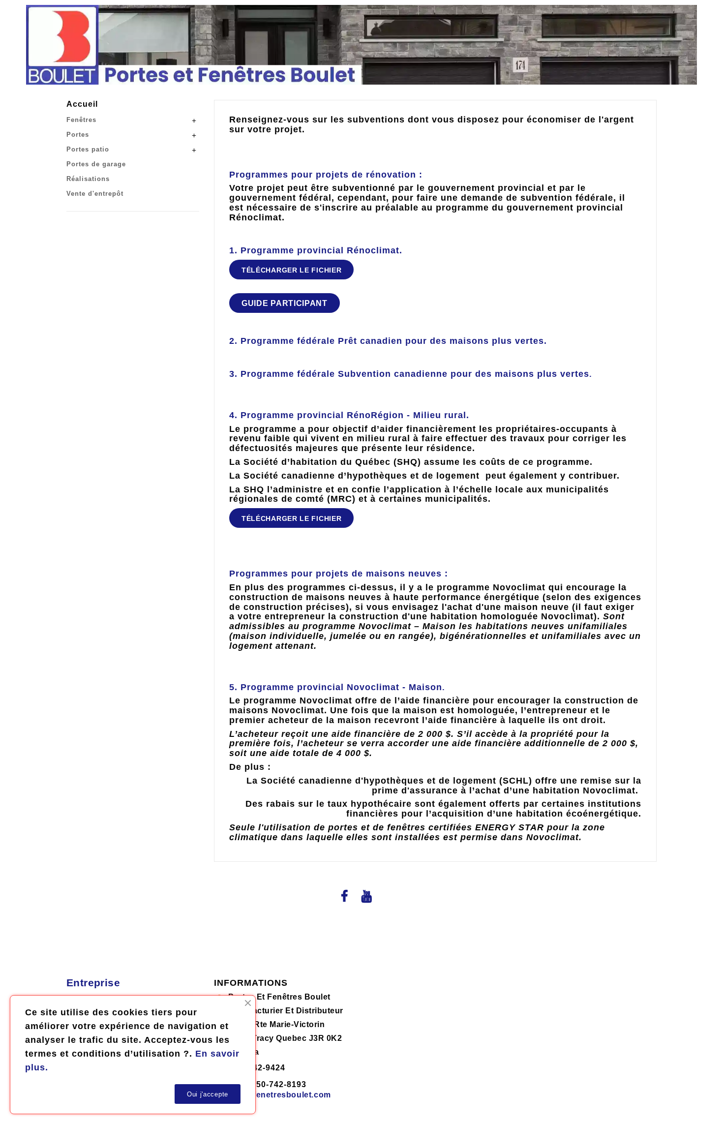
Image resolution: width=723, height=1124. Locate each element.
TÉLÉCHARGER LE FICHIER (291, 270)
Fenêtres (81, 119)
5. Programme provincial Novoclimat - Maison (335, 687)
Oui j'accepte (207, 1094)
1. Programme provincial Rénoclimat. (315, 250)
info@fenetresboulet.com (280, 1095)
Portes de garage (96, 164)
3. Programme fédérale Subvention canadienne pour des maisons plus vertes (409, 374)
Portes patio (87, 149)
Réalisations (88, 178)
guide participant (284, 303)
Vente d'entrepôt (94, 193)
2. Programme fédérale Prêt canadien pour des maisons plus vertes (386, 341)
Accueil (82, 104)
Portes (77, 134)
